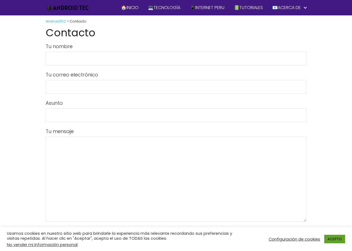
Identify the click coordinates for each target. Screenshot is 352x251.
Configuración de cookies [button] (294, 239)
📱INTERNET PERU (207, 7)
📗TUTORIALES (248, 7)
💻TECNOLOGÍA (164, 7)
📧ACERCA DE (286, 7)
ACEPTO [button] (335, 239)
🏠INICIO (130, 7)
